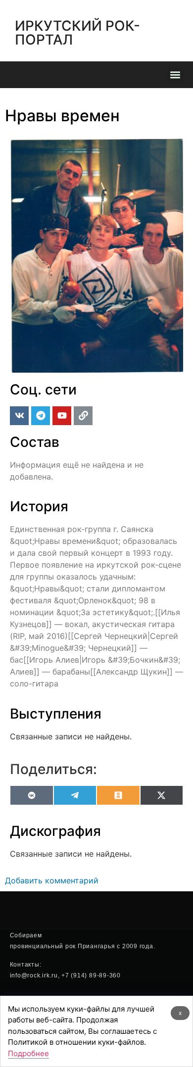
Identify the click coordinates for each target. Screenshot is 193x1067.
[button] (175, 75)
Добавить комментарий (51, 880)
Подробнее (28, 1053)
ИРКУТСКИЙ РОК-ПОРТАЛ (77, 32)
